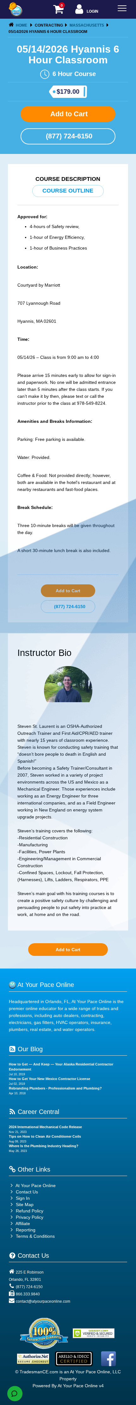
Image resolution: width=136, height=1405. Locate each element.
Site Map (24, 1204)
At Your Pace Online (35, 1185)
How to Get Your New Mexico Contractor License (49, 1079)
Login (92, 11)
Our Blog (29, 1049)
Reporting (25, 1229)
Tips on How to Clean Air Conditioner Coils (45, 1136)
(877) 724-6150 (68, 136)
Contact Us (26, 1191)
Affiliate (22, 1223)
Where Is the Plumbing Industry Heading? (43, 1146)
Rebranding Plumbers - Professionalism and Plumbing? (55, 1088)
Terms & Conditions (35, 1236)
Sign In (22, 1198)
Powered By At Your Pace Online (65, 1385)
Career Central (37, 1111)
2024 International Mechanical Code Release (45, 1127)
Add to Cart (68, 114)
